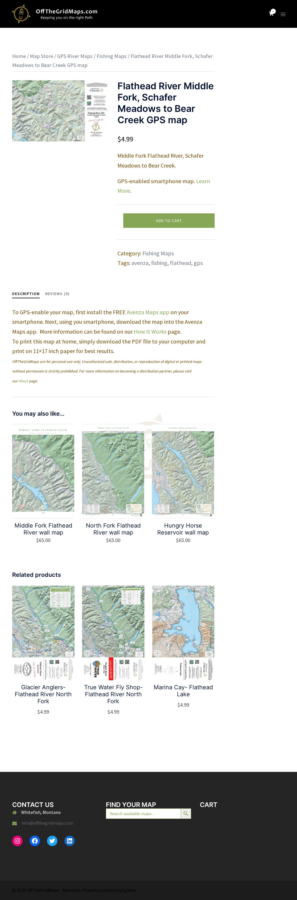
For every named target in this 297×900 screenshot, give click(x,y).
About (23, 381)
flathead (180, 262)
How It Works (150, 331)
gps (198, 262)
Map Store (41, 56)
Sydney (129, 890)
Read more (186, 704)
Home (19, 56)
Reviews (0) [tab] (57, 293)
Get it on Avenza (43, 712)
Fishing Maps (111, 56)
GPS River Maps (75, 56)
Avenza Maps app (148, 312)
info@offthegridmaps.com (47, 823)
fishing (159, 262)
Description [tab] (26, 293)
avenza (139, 262)
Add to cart (169, 220)
